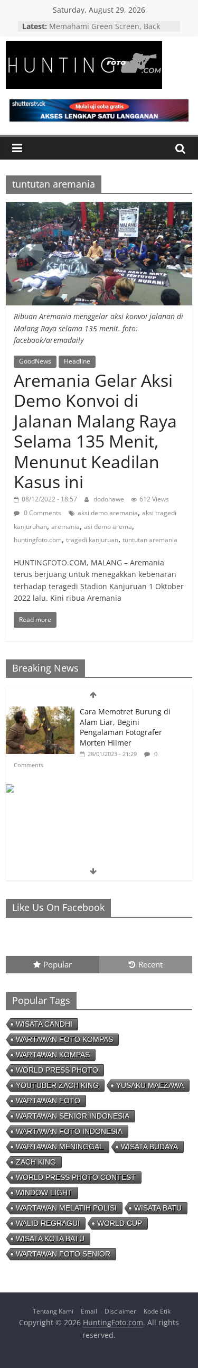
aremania (65, 526)
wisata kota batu (50, 1238)
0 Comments (41, 512)
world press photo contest (76, 1177)
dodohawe (109, 499)
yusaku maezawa (150, 1085)
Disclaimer (120, 1311)
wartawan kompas (53, 1054)
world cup (119, 1223)
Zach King (36, 1162)
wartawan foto (48, 1100)
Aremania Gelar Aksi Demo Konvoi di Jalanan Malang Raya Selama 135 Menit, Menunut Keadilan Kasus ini (95, 431)
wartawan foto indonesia (69, 1131)
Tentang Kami (53, 1311)
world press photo (57, 1070)
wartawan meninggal (59, 1146)
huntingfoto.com (38, 539)
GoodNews (35, 361)
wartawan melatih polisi (66, 1208)
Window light (44, 1192)
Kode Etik (157, 1311)
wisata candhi (44, 1024)
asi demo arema (108, 526)
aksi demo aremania (108, 512)
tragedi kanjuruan (92, 539)
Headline (77, 361)
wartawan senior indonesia (72, 1116)
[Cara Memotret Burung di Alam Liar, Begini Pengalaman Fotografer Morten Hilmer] (40, 712)
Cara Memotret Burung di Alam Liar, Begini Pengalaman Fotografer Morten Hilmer (125, 727)
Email (89, 1311)
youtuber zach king (57, 1085)
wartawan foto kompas (64, 1039)
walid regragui (48, 1223)
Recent (150, 964)
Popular (57, 964)
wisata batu (158, 1208)
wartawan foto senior (63, 1254)
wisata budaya (149, 1146)
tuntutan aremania (149, 539)
